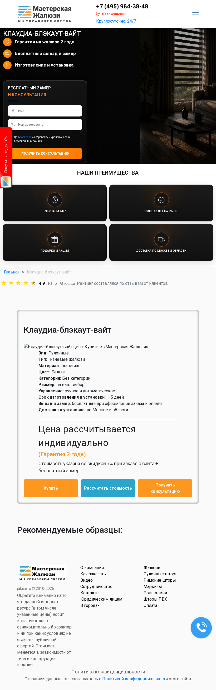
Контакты (90, 592)
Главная (11, 272)
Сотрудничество (96, 586)
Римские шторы (160, 580)
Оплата (150, 605)
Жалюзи (152, 567)
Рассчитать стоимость (108, 488)
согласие (25, 137)
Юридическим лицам (101, 599)
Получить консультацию (165, 488)
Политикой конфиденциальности (135, 678)
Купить (51, 488)
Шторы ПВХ (155, 599)
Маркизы (153, 586)
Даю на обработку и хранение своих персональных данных (42, 139)
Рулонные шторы (161, 573)
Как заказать (93, 573)
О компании (92, 567)
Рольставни (155, 592)
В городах (90, 605)
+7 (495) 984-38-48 (122, 6)
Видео (86, 580)
